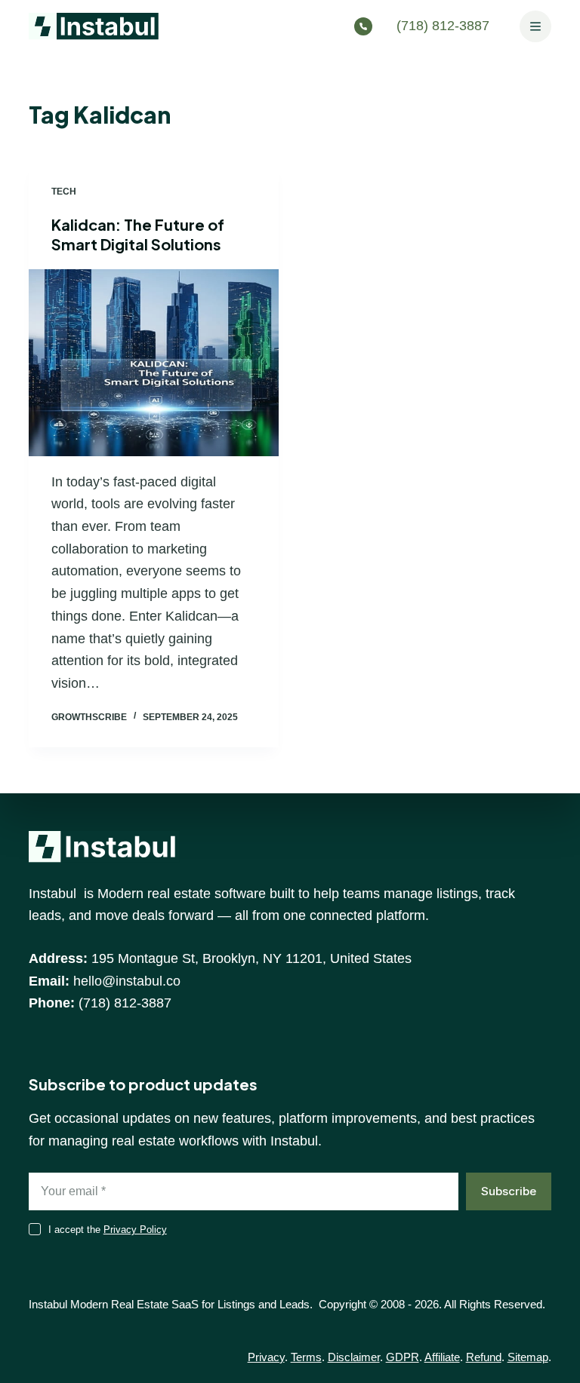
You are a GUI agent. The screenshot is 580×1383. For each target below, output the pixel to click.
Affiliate (442, 1357)
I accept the (107, 1229)
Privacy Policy (135, 1229)
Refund (483, 1357)
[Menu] (535, 26)
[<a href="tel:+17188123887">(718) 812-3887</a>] (367, 26)
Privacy (266, 1357)
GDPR (402, 1357)
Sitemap (528, 1357)
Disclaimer (354, 1357)
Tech (63, 191)
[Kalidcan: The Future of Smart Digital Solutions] (154, 362)
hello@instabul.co (126, 981)
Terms (306, 1357)
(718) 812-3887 (442, 25)
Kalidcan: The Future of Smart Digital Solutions (137, 234)
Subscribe (508, 1191)
